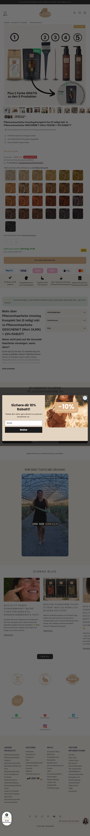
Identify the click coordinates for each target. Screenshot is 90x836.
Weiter (23, 429)
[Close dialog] (85, 398)
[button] (6, 819)
